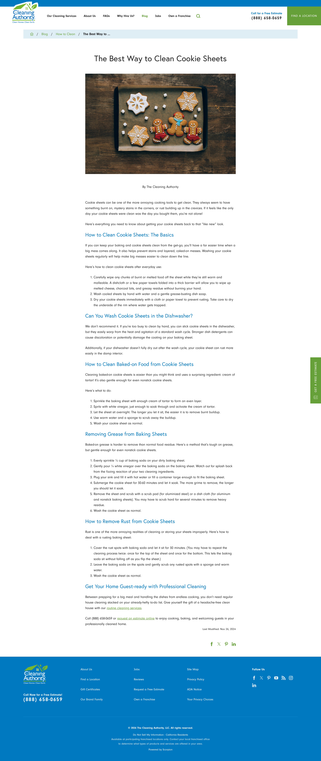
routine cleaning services (124, 608)
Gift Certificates (90, 689)
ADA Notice (194, 689)
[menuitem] (61, 16)
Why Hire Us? (125, 16)
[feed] (283, 678)
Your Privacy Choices (200, 699)
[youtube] (276, 678)
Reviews (139, 679)
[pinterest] (269, 678)
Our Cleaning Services (61, 16)
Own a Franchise (179, 16)
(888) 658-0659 (43, 699)
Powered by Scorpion (160, 749)
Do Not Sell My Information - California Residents (160, 734)
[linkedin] (254, 685)
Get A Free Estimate (315, 377)
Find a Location (90, 679)
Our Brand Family (92, 699)
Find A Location (304, 16)
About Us (90, 16)
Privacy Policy (195, 679)
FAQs (106, 16)
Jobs (158, 16)
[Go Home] (33, 34)
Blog (145, 16)
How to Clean (65, 34)
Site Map (193, 669)
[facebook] (254, 678)
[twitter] (261, 678)
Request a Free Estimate (149, 689)
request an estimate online (136, 618)
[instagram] (291, 678)
